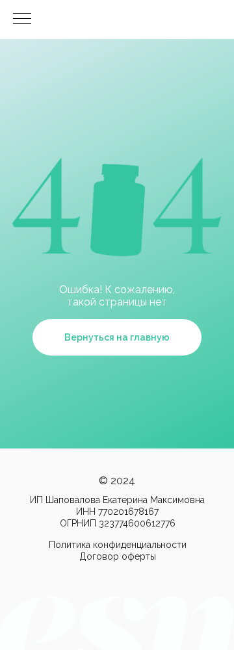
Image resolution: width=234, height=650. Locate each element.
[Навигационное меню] (22, 19)
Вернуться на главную (117, 337)
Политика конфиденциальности (118, 545)
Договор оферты (117, 556)
